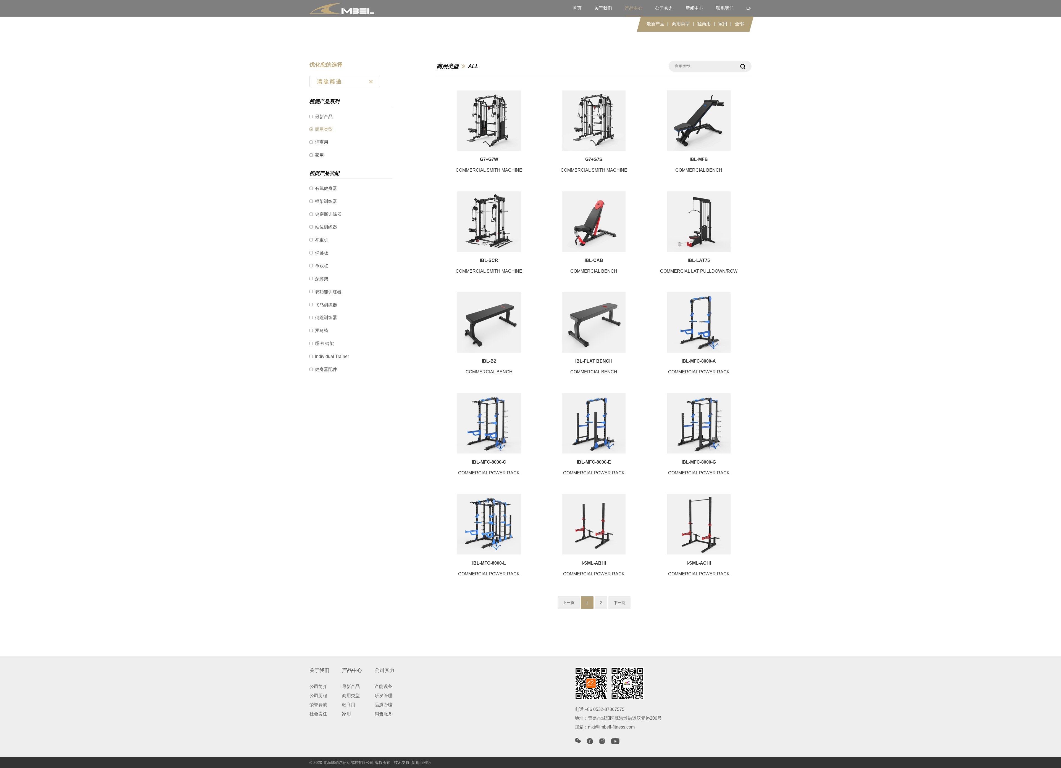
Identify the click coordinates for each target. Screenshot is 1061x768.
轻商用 (704, 24)
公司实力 (664, 8)
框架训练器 (326, 201)
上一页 (568, 602)
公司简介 (318, 686)
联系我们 (725, 8)
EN (749, 8)
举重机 (321, 240)
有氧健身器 (326, 188)
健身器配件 (326, 369)
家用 (722, 24)
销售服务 (383, 713)
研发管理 (383, 695)
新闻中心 (694, 8)
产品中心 (633, 8)
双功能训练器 (328, 291)
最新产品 (655, 24)
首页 (577, 8)
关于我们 (603, 8)
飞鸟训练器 (326, 304)
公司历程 (318, 695)
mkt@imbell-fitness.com (611, 727)
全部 (739, 24)
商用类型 (681, 24)
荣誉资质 (318, 704)
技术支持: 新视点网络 (412, 762)
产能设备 (383, 686)
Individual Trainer (332, 356)
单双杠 (321, 266)
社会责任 (318, 713)
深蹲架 (321, 279)
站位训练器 (326, 227)
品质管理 (383, 704)
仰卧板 (321, 253)
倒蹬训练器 (326, 317)
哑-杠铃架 (324, 343)
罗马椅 (321, 330)
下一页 (619, 602)
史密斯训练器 (328, 214)
